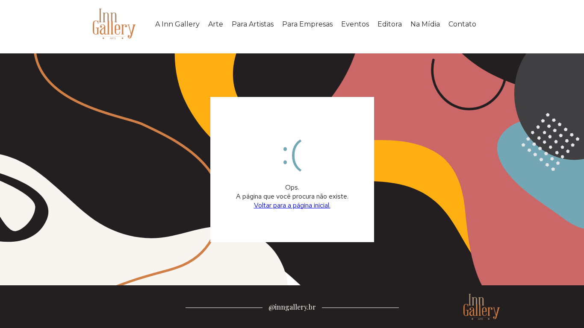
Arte (215, 24)
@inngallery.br (292, 306)
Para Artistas (253, 24)
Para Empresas (307, 24)
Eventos (355, 24)
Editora (390, 24)
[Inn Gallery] (116, 24)
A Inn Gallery (177, 24)
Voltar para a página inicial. (292, 205)
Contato (462, 24)
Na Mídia (425, 24)
